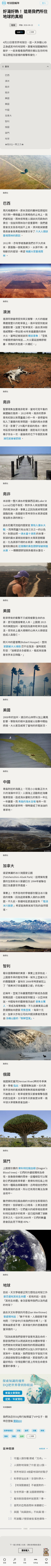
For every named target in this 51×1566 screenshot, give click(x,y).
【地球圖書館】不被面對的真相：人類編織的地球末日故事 (30, 1485)
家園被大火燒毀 (12, 646)
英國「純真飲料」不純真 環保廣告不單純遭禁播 (30, 1512)
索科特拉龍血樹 (27, 1168)
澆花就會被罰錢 (12, 438)
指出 (15, 1085)
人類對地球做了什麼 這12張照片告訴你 (30, 1465)
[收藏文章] (39, 25)
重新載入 (25, 1550)
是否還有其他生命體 (14, 1296)
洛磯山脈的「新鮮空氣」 (19, 1018)
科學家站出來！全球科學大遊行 (30, 1479)
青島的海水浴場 (27, 801)
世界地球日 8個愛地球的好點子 (31, 1472)
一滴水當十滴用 (27, 533)
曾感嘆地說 (9, 1316)
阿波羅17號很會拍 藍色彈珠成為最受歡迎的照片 (30, 1519)
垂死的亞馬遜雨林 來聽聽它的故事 (30, 1505)
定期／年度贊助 (14, 1399)
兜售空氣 (26, 1010)
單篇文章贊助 (12, 1393)
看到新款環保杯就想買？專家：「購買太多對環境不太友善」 (29, 1499)
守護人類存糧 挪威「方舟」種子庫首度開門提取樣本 (30, 1458)
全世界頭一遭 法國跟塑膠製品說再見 (30, 1492)
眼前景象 (33, 335)
